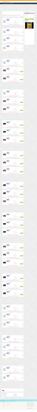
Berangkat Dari (26, 14)
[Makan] (19, 19)
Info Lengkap (21, 102)
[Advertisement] (18, 7)
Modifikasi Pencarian (27, 13)
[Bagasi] (17, 19)
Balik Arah (26, 20)
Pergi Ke (25, 16)
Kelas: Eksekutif (8, 91)
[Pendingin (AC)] (18, 19)
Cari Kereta (29, 3)
